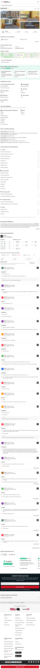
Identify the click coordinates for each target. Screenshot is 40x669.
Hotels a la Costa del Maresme (8, 651)
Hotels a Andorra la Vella (19, 622)
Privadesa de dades (13, 664)
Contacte (17, 641)
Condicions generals (4, 664)
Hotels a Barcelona (18, 632)
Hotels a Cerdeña (29, 622)
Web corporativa (18, 643)
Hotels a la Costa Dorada (8, 648)
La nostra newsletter (8, 620)
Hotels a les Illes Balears (30, 618)
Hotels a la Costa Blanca (8, 643)
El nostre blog (6, 624)
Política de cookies (22, 664)
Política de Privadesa (26, 589)
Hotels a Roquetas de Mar (20, 628)
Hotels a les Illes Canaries (31, 620)
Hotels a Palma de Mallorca (18, 625)
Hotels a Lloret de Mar (19, 620)
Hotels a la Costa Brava (8, 646)
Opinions (6, 622)
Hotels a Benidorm (18, 630)
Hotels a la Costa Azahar (8, 641)
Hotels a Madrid (18, 635)
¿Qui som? (6, 618)
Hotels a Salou (17, 618)
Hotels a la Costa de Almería (7, 657)
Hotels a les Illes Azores (30, 624)
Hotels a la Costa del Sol (8, 654)
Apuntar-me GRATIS (20, 587)
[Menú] (2, 2)
